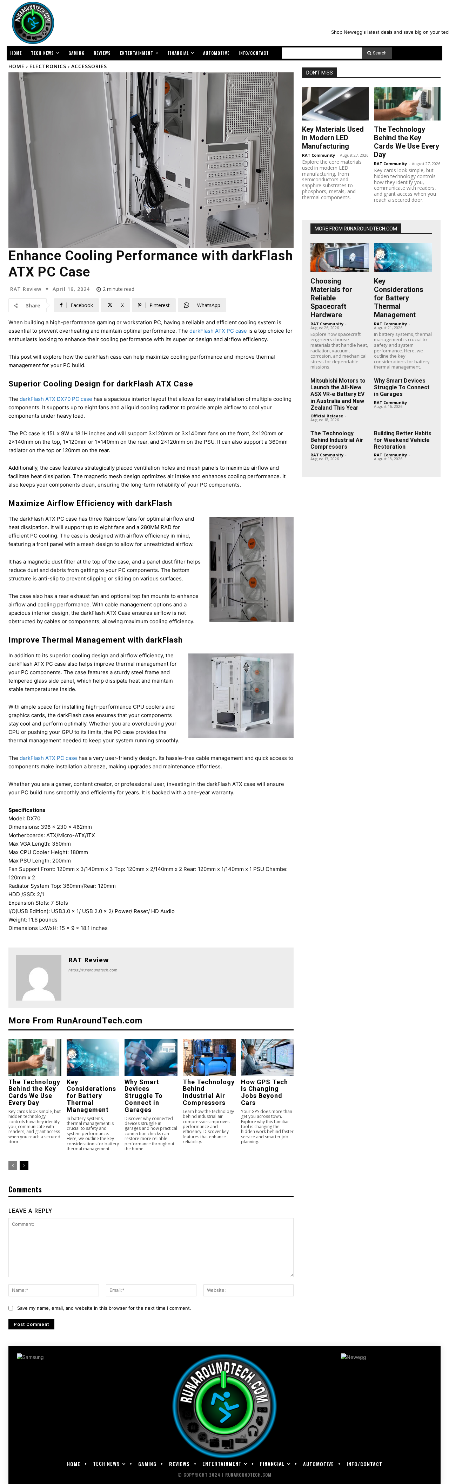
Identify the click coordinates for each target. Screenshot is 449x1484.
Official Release (326, 415)
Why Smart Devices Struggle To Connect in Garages (144, 1095)
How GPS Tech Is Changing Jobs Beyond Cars (264, 1092)
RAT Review (25, 289)
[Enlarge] (284, 525)
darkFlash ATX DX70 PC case (56, 399)
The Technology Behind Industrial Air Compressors (209, 1092)
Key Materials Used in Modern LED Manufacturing (333, 137)
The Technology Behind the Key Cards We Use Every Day (34, 1092)
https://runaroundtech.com (93, 970)
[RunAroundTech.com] (31, 23)
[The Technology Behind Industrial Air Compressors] (209, 1057)
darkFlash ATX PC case (218, 330)
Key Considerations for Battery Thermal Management (91, 1095)
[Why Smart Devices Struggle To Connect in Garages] (151, 1057)
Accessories (89, 66)
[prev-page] (12, 1165)
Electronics (47, 66)
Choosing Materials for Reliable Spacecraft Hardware (331, 298)
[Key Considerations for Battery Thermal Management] (93, 1057)
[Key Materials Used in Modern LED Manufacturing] (335, 104)
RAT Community (318, 155)
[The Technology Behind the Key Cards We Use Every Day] (34, 1057)
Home (16, 66)
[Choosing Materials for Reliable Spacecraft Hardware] (339, 257)
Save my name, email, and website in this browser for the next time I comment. (104, 1308)
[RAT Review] (38, 978)
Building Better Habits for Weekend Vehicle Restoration (402, 440)
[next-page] (24, 1165)
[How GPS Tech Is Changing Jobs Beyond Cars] (267, 1057)
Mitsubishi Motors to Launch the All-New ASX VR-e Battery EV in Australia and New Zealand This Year (338, 394)
